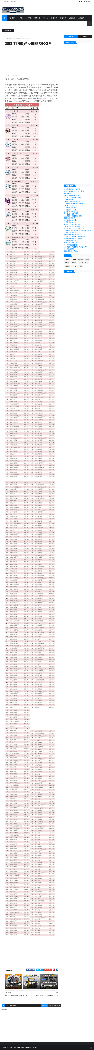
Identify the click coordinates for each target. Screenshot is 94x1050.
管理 (8, 1)
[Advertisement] (20, 60)
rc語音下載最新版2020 (71, 235)
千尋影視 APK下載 (70, 222)
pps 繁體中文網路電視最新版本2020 (76, 247)
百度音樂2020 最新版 (71, 212)
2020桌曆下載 (69, 199)
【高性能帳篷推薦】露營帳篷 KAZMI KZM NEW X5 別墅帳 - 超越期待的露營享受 (49, 984)
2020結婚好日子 (69, 218)
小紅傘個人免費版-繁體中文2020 (75, 226)
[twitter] (82, 1)
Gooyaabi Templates (31, 1047)
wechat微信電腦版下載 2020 (74, 201)
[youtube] (84, 1)
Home (6, 38)
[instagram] (87, 1)
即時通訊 (67, 263)
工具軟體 (15, 23)
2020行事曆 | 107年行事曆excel (74, 204)
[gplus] (89, 1)
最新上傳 (71, 36)
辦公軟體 (37, 18)
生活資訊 (81, 18)
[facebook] (79, 1)
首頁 (5, 1)
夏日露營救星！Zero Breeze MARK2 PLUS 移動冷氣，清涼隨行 (14, 984)
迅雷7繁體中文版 (69, 193)
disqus (51, 1005)
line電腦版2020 (69, 249)
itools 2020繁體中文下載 (72, 197)
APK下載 (29, 18)
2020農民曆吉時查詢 (71, 251)
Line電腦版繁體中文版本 (72, 189)
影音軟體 (54, 18)
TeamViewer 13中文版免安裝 (74, 191)
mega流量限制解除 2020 (72, 195)
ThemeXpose (12, 1047)
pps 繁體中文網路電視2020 (73, 216)
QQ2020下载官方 (70, 206)
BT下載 (20, 18)
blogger (44, 1005)
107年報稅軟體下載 (70, 245)
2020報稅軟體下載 (70, 241)
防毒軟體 (63, 18)
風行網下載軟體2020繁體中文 (74, 239)
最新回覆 (85, 36)
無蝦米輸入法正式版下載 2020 (74, 228)
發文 (12, 1)
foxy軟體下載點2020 (71, 214)
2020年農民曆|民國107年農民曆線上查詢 (77, 230)
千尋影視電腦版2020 (71, 232)
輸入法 (45, 18)
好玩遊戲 (72, 18)
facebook (57, 1005)
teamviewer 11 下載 (70, 243)
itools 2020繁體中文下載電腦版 (74, 237)
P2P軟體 (12, 18)
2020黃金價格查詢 (70, 208)
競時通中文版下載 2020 (72, 224)
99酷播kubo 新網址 (70, 210)
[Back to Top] (91, 1048)
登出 (15, 1)
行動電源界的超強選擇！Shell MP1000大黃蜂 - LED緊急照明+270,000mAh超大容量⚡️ (31, 983)
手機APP (6, 23)
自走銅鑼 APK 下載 (70, 220)
